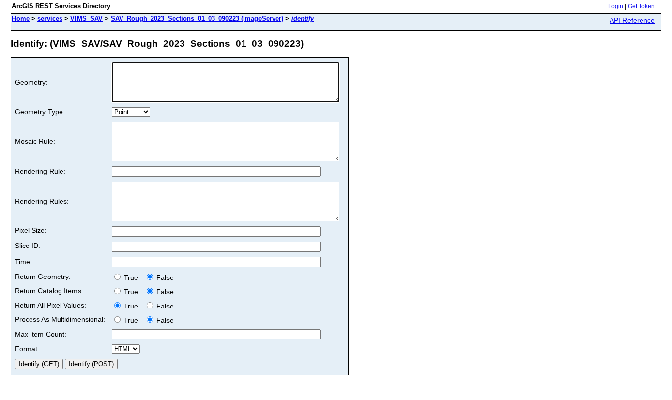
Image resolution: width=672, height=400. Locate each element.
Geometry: (31, 82)
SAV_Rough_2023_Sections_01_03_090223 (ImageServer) (197, 18)
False (164, 277)
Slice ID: (27, 245)
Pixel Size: (31, 230)
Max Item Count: (40, 334)
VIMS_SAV (86, 18)
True (132, 277)
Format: (27, 349)
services (49, 18)
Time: (23, 262)
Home (21, 18)
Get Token (641, 6)
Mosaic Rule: (35, 141)
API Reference (632, 20)
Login (615, 6)
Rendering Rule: (40, 171)
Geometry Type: (40, 112)
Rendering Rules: (42, 201)
